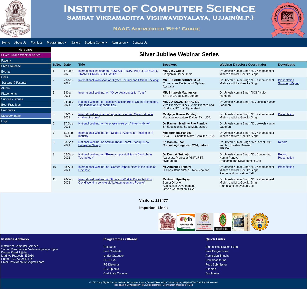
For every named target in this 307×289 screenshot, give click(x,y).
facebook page (11, 115)
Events (5, 71)
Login (4, 121)
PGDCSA (109, 260)
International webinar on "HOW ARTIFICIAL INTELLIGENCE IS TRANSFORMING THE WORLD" (118, 72)
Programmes (56, 42)
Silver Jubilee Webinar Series (21, 55)
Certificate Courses (115, 273)
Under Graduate (113, 255)
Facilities (37, 42)
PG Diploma (111, 264)
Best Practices (11, 104)
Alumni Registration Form (222, 246)
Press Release (11, 66)
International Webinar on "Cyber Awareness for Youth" (112, 92)
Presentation (286, 80)
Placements (9, 93)
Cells (4, 77)
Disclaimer (212, 273)
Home (6, 42)
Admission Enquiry (217, 255)
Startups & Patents (13, 82)
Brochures (8, 110)
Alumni (5, 88)
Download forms (216, 260)
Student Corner (95, 42)
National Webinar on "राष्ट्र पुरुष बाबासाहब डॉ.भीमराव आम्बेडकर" (114, 123)
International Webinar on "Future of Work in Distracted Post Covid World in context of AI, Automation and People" (115, 181)
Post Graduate (112, 251)
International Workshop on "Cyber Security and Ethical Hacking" (118, 80)
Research (109, 246)
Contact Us (140, 42)
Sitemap (211, 269)
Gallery (75, 42)
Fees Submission (217, 264)
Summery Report (288, 83)
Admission (119, 42)
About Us (20, 42)
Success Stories (12, 99)
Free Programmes (217, 251)
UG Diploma (111, 269)
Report (282, 142)
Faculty (6, 60)
